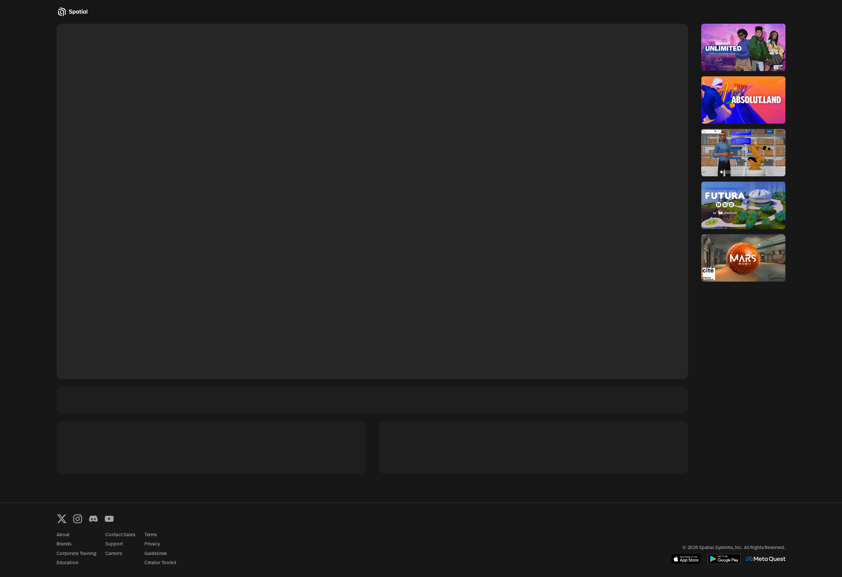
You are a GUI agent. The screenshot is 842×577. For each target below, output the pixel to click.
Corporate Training (76, 553)
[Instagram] (77, 519)
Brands (64, 544)
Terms (150, 535)
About (63, 535)
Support (114, 544)
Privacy (152, 544)
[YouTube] (109, 519)
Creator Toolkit (160, 563)
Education (67, 563)
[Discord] (93, 519)
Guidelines (155, 553)
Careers (113, 553)
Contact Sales (120, 535)
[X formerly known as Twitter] (62, 519)
